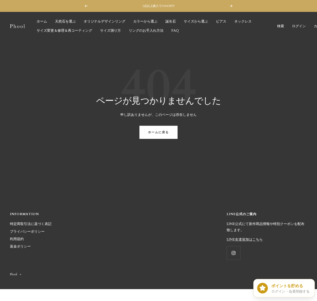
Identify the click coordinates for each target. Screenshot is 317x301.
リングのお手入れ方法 (146, 30)
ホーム (42, 21)
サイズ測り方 (110, 30)
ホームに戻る (158, 132)
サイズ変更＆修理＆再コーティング (64, 30)
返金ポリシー (20, 246)
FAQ (175, 30)
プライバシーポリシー (27, 231)
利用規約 (17, 239)
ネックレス (243, 21)
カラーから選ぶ (145, 21)
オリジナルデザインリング (104, 21)
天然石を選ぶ (65, 21)
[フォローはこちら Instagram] (233, 253)
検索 (280, 26)
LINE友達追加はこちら (245, 239)
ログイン (299, 26)
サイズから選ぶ (196, 21)
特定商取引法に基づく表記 (31, 224)
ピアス (221, 21)
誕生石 (170, 21)
